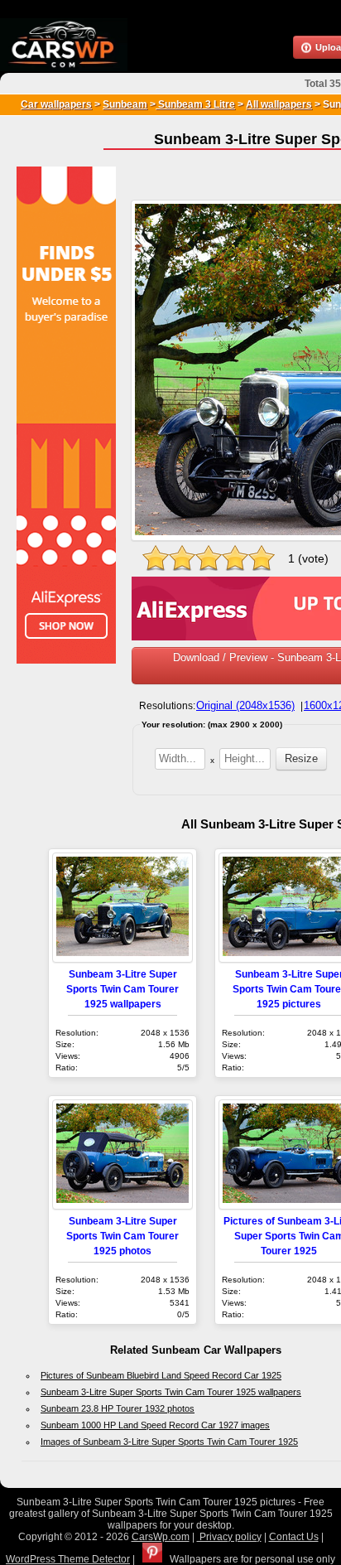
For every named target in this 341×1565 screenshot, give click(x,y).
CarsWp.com (161, 1537)
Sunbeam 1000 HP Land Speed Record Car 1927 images (155, 1425)
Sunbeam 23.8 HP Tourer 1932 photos (118, 1408)
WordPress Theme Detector (68, 1559)
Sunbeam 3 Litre (195, 104)
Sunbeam (125, 104)
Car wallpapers (56, 104)
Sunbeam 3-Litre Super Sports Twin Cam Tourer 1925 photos (122, 1235)
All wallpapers (279, 104)
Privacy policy (229, 1537)
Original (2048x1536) (245, 705)
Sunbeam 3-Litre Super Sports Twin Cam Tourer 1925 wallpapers (122, 988)
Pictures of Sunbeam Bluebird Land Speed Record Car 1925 (161, 1375)
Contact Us (294, 1537)
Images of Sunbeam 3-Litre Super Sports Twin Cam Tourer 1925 (169, 1442)
